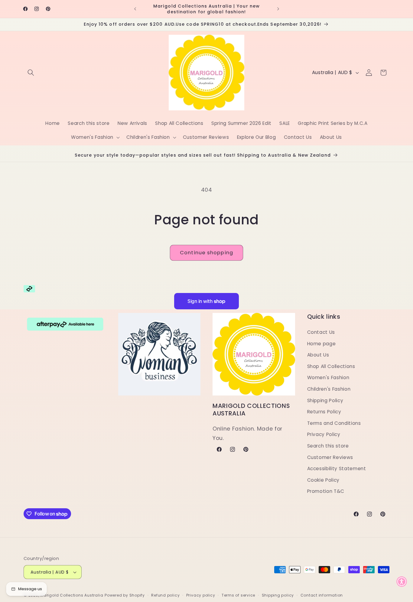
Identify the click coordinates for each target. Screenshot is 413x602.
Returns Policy (324, 411)
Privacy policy (200, 595)
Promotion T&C (326, 491)
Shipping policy (278, 595)
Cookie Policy (323, 480)
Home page (321, 343)
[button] (31, 72)
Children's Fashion (329, 389)
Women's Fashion (328, 377)
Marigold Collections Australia (71, 595)
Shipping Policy (325, 400)
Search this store (328, 446)
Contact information (322, 595)
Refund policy (165, 595)
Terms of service (238, 595)
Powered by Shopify (125, 595)
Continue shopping (206, 252)
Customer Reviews (330, 457)
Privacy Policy (323, 434)
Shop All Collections (331, 366)
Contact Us (321, 332)
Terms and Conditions (334, 423)
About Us (318, 355)
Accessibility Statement (336, 468)
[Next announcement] (278, 9)
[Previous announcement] (135, 9)
